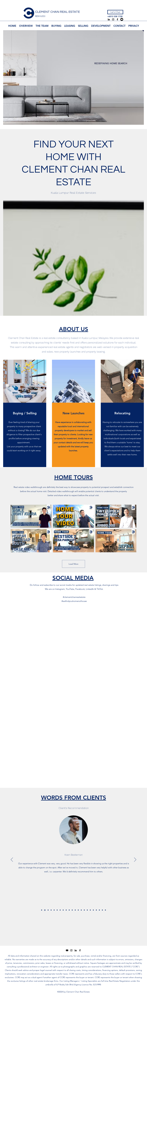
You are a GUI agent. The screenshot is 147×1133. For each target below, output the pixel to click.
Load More (73, 564)
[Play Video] (31, 516)
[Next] (135, 860)
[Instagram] (113, 19)
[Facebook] (117, 19)
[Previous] (12, 860)
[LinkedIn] (108, 19)
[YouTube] (121, 19)
